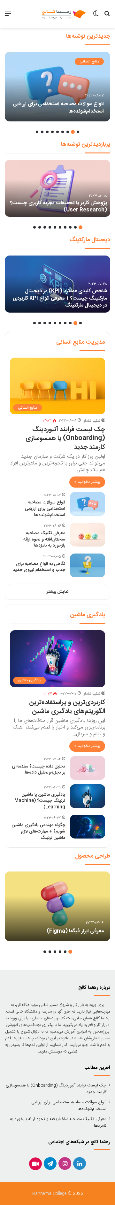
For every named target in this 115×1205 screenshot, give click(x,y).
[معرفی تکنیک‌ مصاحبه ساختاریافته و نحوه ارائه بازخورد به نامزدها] (87, 535)
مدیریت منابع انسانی (80, 342)
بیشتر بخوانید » (87, 481)
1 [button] (78, 132)
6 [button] (52, 132)
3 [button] (67, 132)
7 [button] (47, 132)
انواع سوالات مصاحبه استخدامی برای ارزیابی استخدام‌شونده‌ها (58, 107)
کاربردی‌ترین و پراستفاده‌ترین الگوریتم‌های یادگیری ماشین (67, 706)
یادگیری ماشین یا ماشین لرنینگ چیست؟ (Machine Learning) (39, 801)
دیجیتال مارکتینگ (89, 240)
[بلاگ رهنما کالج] (64, 13)
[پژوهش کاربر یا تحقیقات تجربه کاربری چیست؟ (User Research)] (57, 188)
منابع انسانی (89, 61)
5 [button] (57, 132)
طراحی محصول (92, 856)
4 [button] (62, 132)
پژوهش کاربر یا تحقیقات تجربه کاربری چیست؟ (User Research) (58, 206)
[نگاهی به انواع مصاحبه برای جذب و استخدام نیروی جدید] (87, 565)
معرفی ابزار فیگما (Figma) (75, 931)
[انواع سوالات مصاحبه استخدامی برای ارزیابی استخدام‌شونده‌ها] (57, 86)
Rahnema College (49, 1193)
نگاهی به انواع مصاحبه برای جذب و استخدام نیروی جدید (39, 567)
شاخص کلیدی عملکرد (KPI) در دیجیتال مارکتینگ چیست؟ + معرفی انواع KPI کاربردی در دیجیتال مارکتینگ (60, 298)
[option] (57, 86)
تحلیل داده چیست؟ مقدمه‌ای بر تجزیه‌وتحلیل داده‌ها (38, 770)
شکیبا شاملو (91, 421)
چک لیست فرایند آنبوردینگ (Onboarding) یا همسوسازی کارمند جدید (65, 438)
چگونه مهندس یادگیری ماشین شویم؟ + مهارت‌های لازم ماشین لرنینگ (38, 831)
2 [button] (73, 132)
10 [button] (34, 227)
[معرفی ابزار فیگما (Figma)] (57, 906)
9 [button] (37, 132)
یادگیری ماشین (87, 615)
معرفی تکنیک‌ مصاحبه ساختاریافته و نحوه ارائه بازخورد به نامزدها (44, 539)
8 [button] (42, 132)
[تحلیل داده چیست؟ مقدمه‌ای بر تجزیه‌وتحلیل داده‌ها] (87, 768)
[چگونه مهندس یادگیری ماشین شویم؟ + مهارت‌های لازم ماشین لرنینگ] (87, 827)
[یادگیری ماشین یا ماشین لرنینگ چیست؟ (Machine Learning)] (87, 796)
